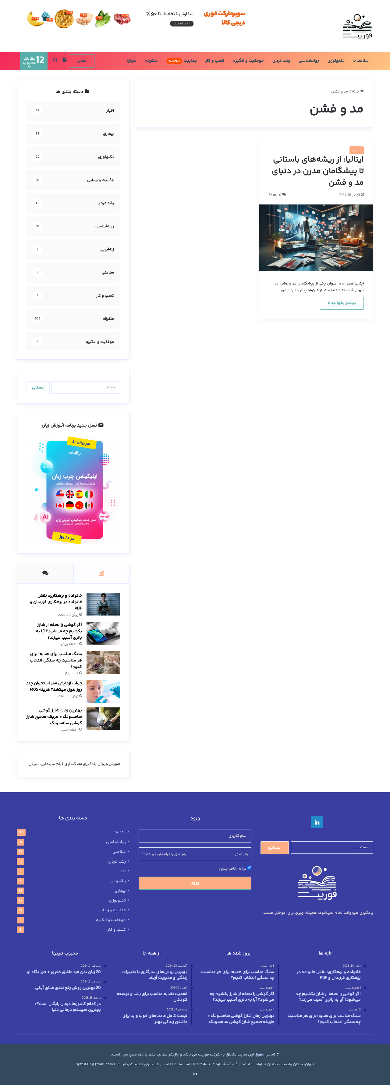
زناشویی (118, 881)
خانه (356, 92)
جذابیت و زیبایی (112, 910)
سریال (34, 764)
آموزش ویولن (109, 764)
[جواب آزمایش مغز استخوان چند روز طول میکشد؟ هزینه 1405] (103, 691)
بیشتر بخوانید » (342, 303)
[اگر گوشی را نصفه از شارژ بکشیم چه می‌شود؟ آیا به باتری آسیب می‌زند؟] (103, 633)
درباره (131, 61)
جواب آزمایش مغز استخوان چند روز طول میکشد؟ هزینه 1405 (54, 686)
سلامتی (119, 852)
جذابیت (182, 61)
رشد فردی (281, 61)
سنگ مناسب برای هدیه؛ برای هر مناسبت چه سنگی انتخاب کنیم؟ (56, 660)
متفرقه (151, 61)
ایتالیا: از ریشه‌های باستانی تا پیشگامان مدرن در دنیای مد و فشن (318, 171)
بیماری (120, 891)
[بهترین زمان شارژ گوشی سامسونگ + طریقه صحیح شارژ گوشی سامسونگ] (103, 718)
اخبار (356, 150)
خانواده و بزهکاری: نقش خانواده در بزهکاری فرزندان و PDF (56, 602)
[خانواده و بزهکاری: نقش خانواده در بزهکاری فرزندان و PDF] (103, 604)
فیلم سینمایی (52, 764)
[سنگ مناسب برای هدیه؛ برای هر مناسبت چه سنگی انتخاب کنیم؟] (103, 662)
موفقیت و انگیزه (248, 61)
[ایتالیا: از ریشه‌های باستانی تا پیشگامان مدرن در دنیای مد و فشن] (316, 237)
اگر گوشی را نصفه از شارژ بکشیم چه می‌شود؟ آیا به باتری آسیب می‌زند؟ (59, 631)
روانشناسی (309, 61)
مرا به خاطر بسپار (233, 869)
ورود (195, 883)
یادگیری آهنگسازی (81, 764)
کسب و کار (215, 61)
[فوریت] (357, 26)
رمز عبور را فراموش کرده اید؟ (164, 854)
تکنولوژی (336, 61)
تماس (82, 61)
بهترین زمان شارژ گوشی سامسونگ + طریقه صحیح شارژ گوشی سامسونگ (54, 717)
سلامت (362, 61)
